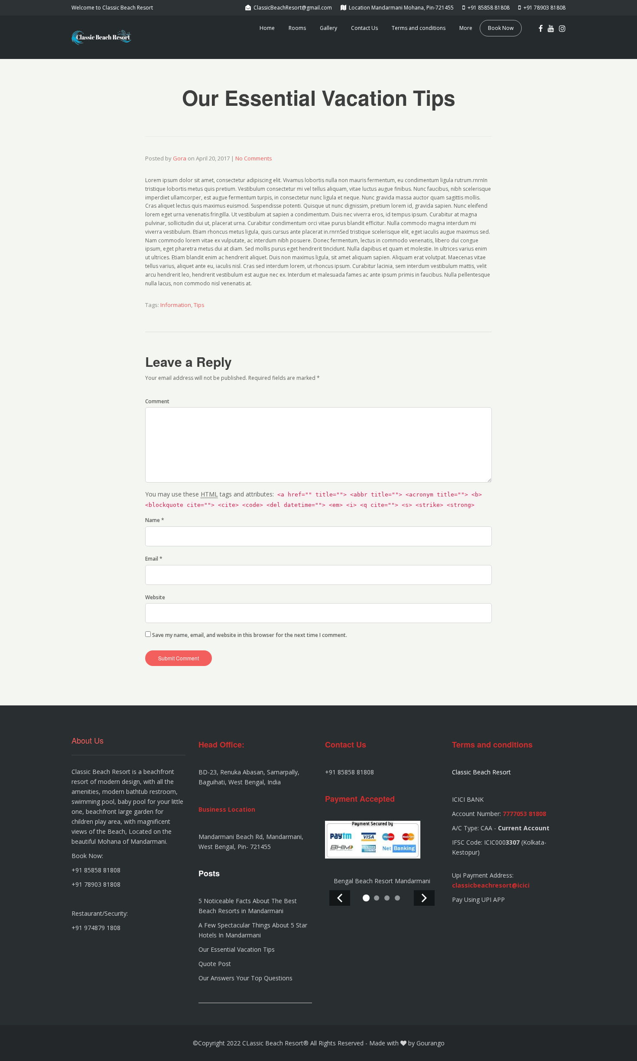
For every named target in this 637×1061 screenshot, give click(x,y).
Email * (153, 558)
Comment (157, 401)
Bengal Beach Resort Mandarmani (382, 881)
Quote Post (214, 964)
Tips (199, 305)
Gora (179, 158)
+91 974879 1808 (96, 928)
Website (155, 597)
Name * (154, 520)
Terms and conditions (418, 28)
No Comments (253, 158)
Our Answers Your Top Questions (245, 978)
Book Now (501, 28)
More (465, 28)
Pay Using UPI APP (478, 899)
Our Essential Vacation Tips (236, 949)
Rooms (297, 28)
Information (175, 305)
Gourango (430, 1043)
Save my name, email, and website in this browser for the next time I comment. (249, 635)
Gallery (328, 28)
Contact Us (364, 28)
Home (267, 28)
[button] (366, 898)
